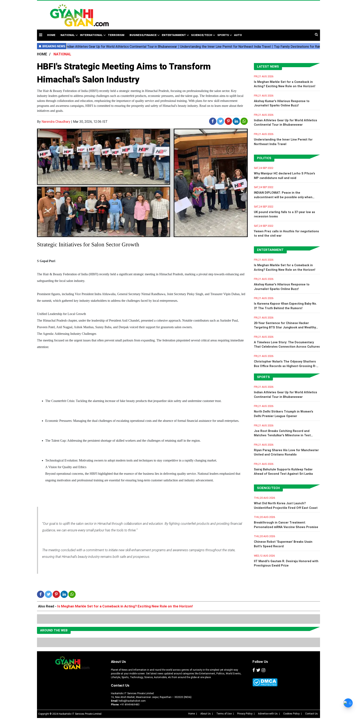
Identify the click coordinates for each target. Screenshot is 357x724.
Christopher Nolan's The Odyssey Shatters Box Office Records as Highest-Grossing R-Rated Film (285, 366)
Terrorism (116, 35)
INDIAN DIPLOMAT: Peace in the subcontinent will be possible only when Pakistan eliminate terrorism (283, 197)
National (68, 35)
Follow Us (260, 662)
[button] (40, 35)
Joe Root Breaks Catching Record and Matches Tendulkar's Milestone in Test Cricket (282, 435)
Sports (223, 35)
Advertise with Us (268, 713)
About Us (118, 662)
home (51, 35)
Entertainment (174, 35)
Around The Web (54, 630)
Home (191, 713)
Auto (238, 35)
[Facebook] (253, 670)
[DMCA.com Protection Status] (264, 682)
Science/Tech (201, 35)
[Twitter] (258, 670)
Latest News (268, 66)
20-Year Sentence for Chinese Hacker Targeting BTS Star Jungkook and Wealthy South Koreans (285, 327)
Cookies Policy (291, 713)
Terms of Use (224, 713)
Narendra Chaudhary (56, 122)
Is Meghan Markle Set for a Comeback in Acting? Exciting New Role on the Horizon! (125, 606)
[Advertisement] (210, 13)
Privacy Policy (244, 713)
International (91, 35)
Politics (264, 158)
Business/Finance (143, 35)
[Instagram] (263, 670)
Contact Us (120, 685)
